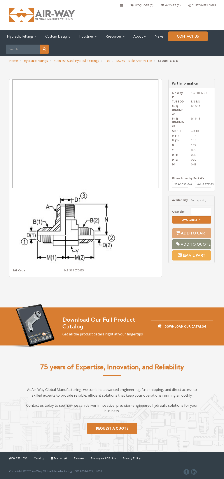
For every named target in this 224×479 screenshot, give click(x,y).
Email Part (193, 255)
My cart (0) (172, 5)
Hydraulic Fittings (20, 36)
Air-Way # (177, 94)
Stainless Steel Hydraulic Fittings (76, 61)
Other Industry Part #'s (188, 178)
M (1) (175, 135)
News (159, 36)
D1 (173, 164)
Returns (79, 458)
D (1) (175, 154)
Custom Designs (57, 36)
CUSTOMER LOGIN (203, 5)
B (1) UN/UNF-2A (178, 109)
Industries (86, 36)
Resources (113, 36)
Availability (178, 200)
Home (13, 61)
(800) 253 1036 (18, 458)
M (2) (175, 140)
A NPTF (176, 130)
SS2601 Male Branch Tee (134, 61)
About (138, 36)
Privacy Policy (132, 458)
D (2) (175, 159)
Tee (107, 61)
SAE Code (19, 270)
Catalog (39, 458)
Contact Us (188, 36)
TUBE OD (178, 101)
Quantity (178, 211)
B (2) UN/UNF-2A (178, 122)
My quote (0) (143, 5)
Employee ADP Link (103, 458)
